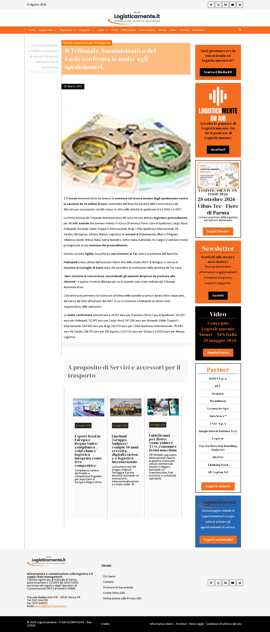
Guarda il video (218, 352)
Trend (114, 30)
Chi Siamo (109, 576)
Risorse (162, 30)
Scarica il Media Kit (218, 72)
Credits (105, 624)
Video (173, 30)
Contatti (108, 582)
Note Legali (196, 624)
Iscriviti (218, 295)
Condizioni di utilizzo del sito (224, 624)
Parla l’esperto (147, 30)
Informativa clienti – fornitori (168, 624)
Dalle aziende (128, 30)
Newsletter (198, 30)
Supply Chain (46, 30)
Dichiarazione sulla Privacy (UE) (122, 598)
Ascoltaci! (218, 149)
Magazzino (66, 30)
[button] (240, 30)
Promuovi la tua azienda (118, 587)
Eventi (101, 30)
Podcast (184, 30)
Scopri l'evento (218, 231)
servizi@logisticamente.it (50, 606)
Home (32, 30)
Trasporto (84, 30)
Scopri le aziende (218, 486)
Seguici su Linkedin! (218, 540)
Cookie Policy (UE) (114, 593)
